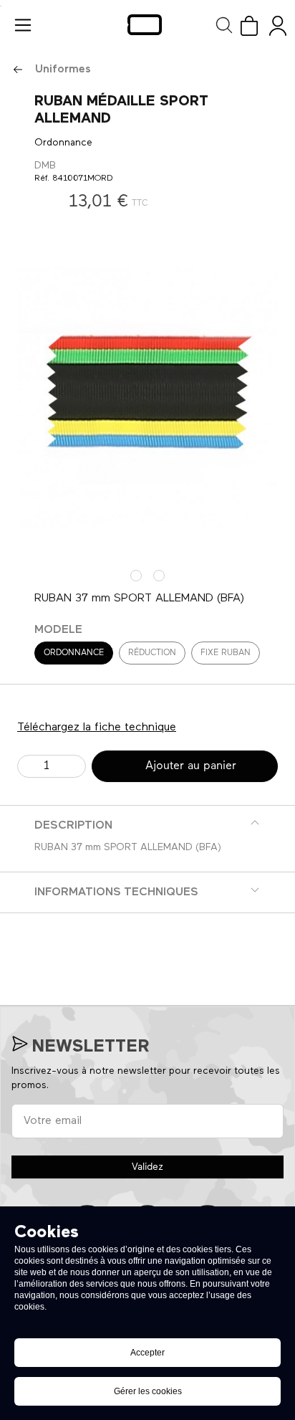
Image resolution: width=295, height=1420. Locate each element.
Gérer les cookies (148, 1391)
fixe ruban (225, 653)
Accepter (147, 1353)
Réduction (152, 653)
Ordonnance (74, 653)
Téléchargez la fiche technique (96, 727)
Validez (147, 1167)
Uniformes (63, 69)
